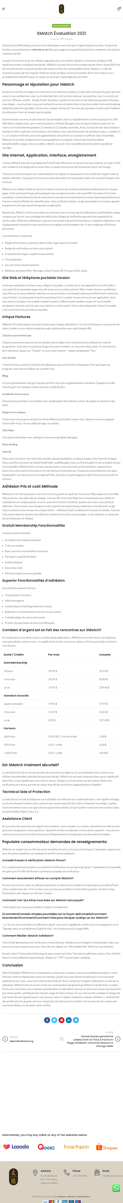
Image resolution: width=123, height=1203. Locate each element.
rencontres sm (40, 49)
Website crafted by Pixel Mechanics (74, 1196)
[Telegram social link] (76, 1020)
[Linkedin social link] (69, 1020)
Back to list (61, 1039)
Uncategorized (61, 26)
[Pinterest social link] (61, 1020)
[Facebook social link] (47, 1020)
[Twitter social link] (54, 1020)
